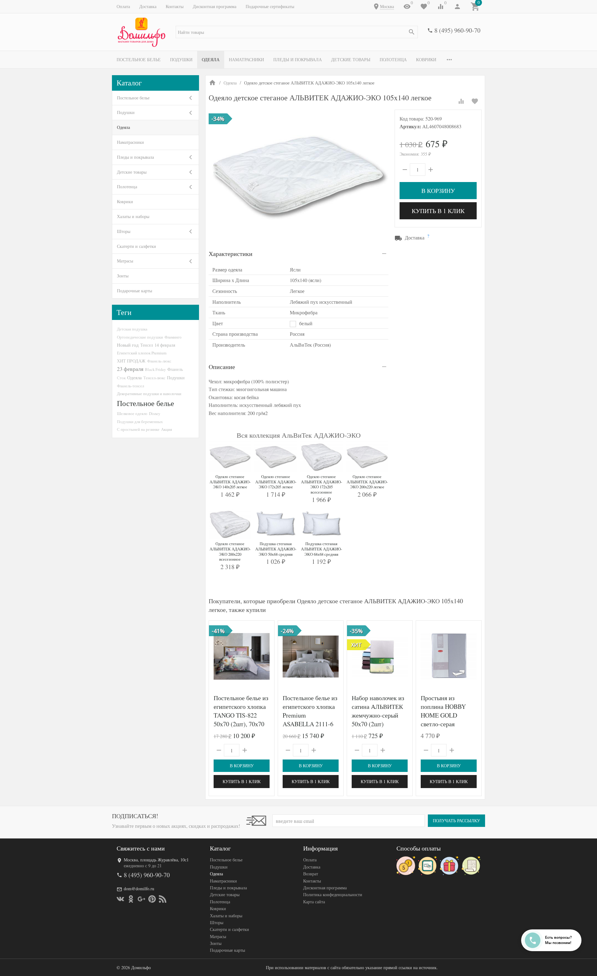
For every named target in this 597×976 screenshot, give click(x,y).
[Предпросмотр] (241, 656)
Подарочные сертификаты (270, 6)
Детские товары (350, 59)
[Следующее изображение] (266, 656)
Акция (166, 429)
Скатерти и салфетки (136, 246)
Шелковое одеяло (132, 413)
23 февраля (130, 368)
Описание (222, 367)
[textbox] (297, 32)
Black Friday (155, 369)
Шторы (123, 231)
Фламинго (173, 337)
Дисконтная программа (214, 6)
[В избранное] (475, 101)
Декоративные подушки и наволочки (149, 393)
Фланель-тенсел (130, 386)
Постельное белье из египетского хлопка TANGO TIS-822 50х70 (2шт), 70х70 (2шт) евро (241, 715)
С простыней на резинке (138, 429)
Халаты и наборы (133, 216)
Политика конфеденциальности (332, 894)
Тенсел (146, 345)
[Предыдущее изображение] (217, 656)
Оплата (123, 6)
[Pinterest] (152, 899)
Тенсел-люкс (154, 378)
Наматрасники (246, 59)
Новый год (128, 345)
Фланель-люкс (159, 361)
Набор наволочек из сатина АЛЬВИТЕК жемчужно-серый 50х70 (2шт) (378, 711)
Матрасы (125, 261)
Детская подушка (132, 329)
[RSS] (162, 899)
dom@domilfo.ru (139, 889)
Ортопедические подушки (140, 337)
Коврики (426, 59)
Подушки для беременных (140, 421)
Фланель (175, 369)
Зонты (122, 276)
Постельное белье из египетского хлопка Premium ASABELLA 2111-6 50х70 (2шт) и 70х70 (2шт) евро (310, 720)
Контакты (174, 6)
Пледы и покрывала (297, 59)
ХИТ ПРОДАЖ (131, 361)
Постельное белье (139, 59)
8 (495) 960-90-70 (457, 30)
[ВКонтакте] (120, 899)
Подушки (181, 59)
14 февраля (165, 345)
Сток (121, 378)
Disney (154, 413)
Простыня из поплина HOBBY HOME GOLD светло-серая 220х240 (443, 715)
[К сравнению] (461, 101)
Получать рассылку (456, 820)
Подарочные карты (134, 291)
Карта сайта (314, 902)
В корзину (438, 190)
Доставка (147, 6)
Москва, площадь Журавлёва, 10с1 (156, 860)
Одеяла (211, 59)
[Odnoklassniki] (131, 899)
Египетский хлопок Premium (141, 353)
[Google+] (141, 899)
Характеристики (230, 253)
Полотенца (393, 59)
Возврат (310, 874)
